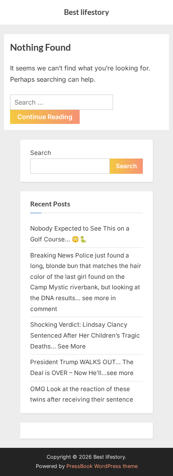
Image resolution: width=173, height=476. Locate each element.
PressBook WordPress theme (102, 466)
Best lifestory (86, 11)
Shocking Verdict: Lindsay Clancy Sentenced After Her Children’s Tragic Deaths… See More (85, 335)
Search (40, 153)
